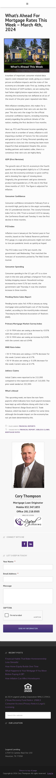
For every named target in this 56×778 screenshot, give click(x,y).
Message (7, 585)
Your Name (9, 561)
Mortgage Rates (12, 432)
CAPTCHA (7, 607)
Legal (41, 704)
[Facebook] (24, 544)
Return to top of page (28, 770)
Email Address (10, 573)
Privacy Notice (30, 704)
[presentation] (23, 615)
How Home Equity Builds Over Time (21, 666)
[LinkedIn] (30, 544)
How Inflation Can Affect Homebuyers (22, 678)
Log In (50, 773)
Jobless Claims (42, 430)
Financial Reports (27, 426)
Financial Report (27, 430)
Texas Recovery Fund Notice (19, 700)
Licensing (9, 707)
